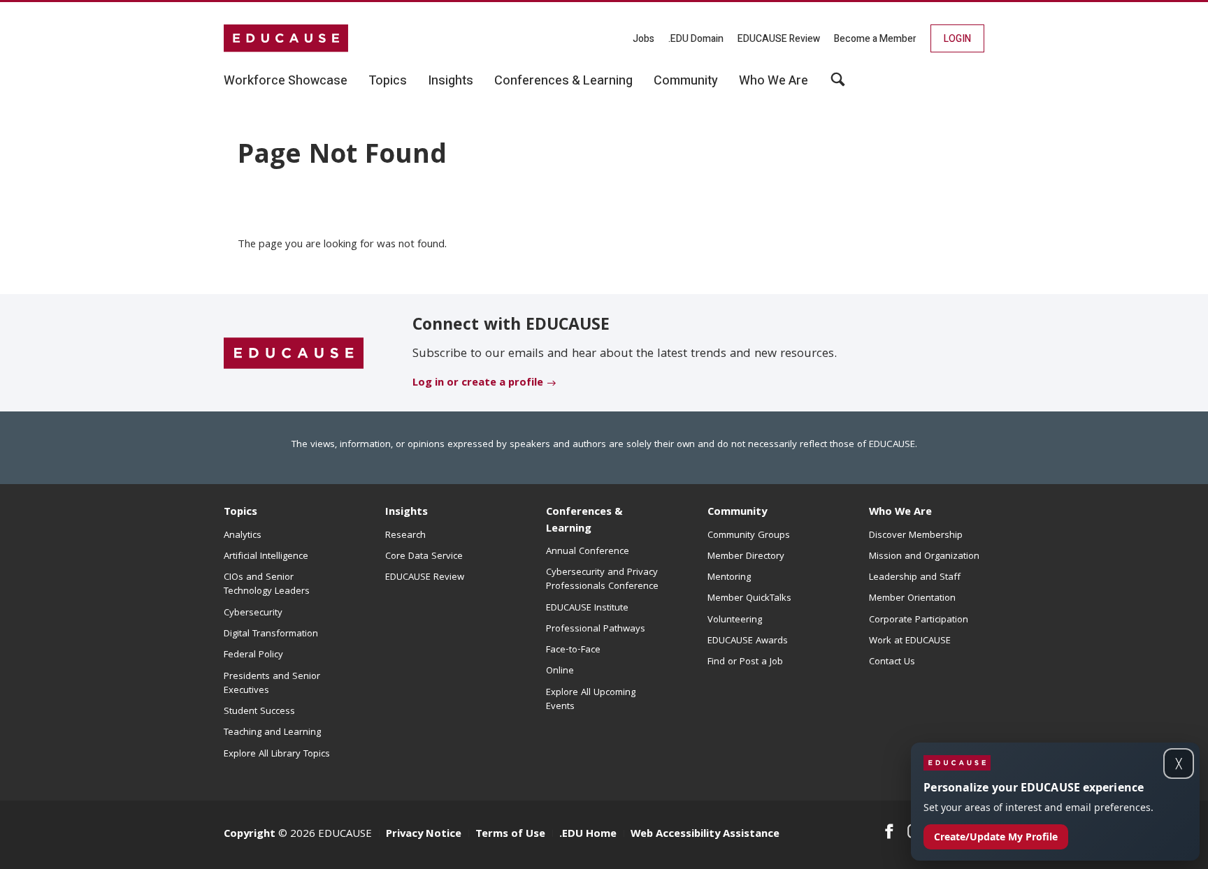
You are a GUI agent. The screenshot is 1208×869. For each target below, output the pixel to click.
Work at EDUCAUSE (910, 641)
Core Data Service (424, 556)
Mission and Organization (924, 556)
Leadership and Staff (915, 577)
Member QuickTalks (749, 598)
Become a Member (875, 38)
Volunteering (734, 620)
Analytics (242, 535)
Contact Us (892, 662)
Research (405, 535)
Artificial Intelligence (266, 556)
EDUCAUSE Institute (587, 608)
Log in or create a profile (477, 383)
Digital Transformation (271, 634)
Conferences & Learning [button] (563, 81)
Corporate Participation (918, 620)
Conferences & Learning (584, 521)
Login (957, 38)
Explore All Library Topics (277, 754)
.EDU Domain (696, 38)
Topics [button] (387, 81)
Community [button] (686, 81)
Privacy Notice (423, 835)
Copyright (249, 835)
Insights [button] (450, 81)
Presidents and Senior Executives (272, 684)
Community (737, 513)
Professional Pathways (595, 629)
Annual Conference (587, 552)
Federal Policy (253, 655)
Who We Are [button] (773, 81)
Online (560, 671)
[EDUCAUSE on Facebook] (889, 831)
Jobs (643, 38)
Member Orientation (912, 598)
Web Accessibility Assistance (705, 835)
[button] (995, 836)
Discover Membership (916, 535)
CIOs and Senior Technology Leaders (267, 584)
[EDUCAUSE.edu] (286, 38)
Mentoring (729, 577)
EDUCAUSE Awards (747, 641)
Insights (406, 513)
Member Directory (745, 556)
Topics (240, 513)
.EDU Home (588, 835)
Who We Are (900, 513)
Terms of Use (510, 835)
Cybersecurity (253, 613)
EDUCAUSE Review (779, 38)
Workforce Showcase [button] (285, 81)
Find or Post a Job (745, 662)
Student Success (259, 712)
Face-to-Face (573, 650)
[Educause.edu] (294, 353)
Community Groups (748, 535)
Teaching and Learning (272, 732)
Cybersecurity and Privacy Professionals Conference (602, 579)
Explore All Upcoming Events (590, 700)
